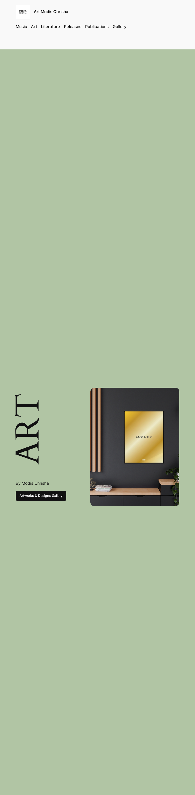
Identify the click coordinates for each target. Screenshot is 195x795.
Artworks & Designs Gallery (41, 495)
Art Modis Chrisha (51, 11)
